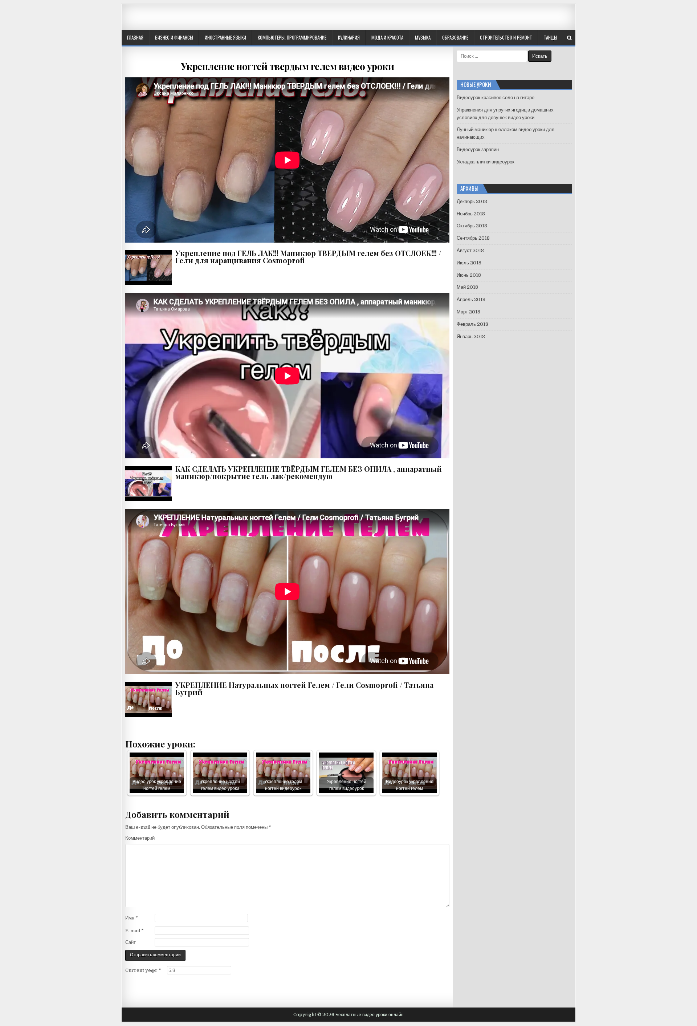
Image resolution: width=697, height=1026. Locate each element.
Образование (455, 37)
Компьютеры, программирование (292, 37)
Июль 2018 (469, 262)
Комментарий (140, 838)
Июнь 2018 (469, 275)
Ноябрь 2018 (471, 213)
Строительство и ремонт (506, 37)
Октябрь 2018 (472, 225)
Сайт (130, 942)
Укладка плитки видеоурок (485, 162)
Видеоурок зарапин (478, 149)
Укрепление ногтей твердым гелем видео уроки (287, 66)
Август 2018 (470, 250)
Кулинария (349, 37)
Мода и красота (387, 37)
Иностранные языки (225, 37)
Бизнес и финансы (174, 37)
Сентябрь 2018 (473, 238)
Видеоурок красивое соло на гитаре (495, 97)
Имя (131, 918)
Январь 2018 (471, 336)
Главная (135, 37)
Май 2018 (467, 287)
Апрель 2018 (471, 299)
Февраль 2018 (472, 324)
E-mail (134, 930)
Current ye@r (143, 970)
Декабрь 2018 (472, 201)
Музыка (423, 37)
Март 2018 (468, 312)
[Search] (569, 38)
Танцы (550, 37)
